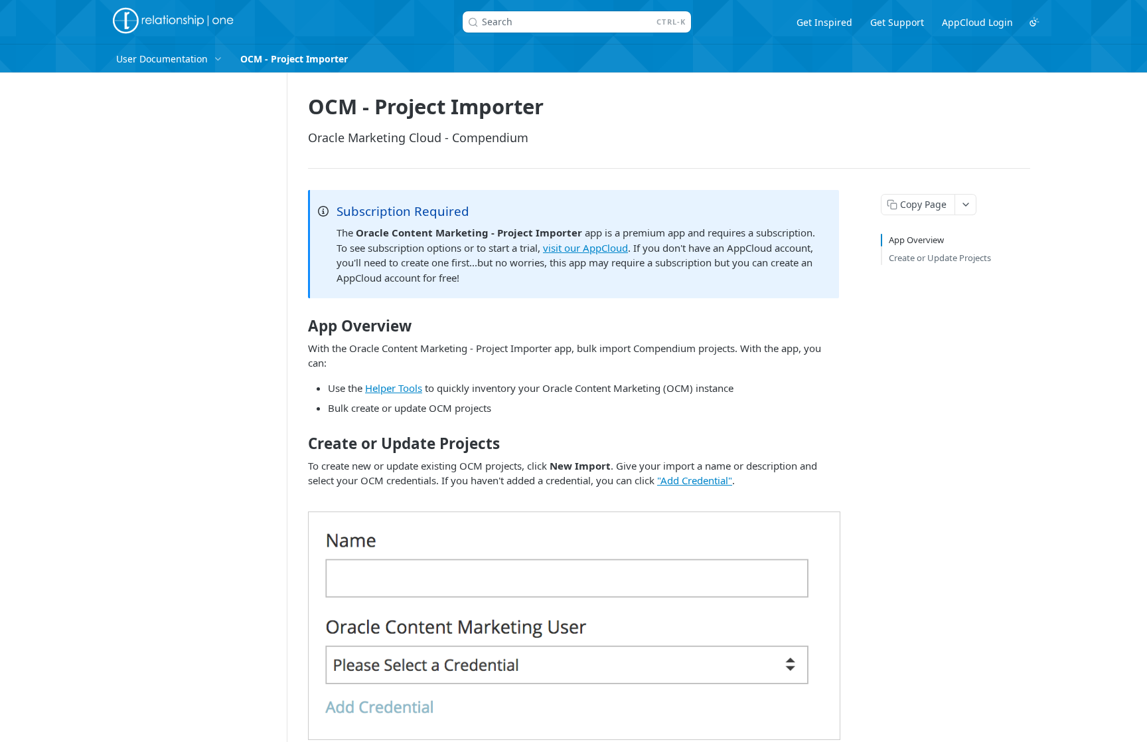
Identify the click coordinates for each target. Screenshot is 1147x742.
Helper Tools (393, 388)
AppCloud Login (977, 22)
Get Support (897, 22)
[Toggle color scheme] (1034, 22)
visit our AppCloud (585, 247)
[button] (574, 624)
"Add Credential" (694, 480)
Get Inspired (824, 22)
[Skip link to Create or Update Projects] (299, 443)
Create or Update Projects (940, 258)
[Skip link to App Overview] (299, 326)
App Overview (916, 240)
